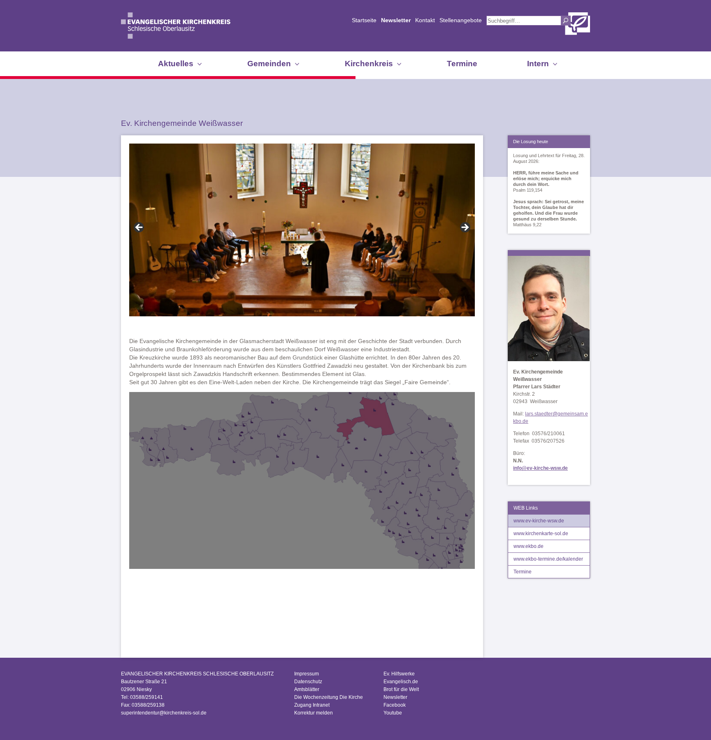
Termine (462, 63)
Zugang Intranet (312, 705)
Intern (538, 63)
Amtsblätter (306, 689)
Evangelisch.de (400, 681)
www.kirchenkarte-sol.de (541, 533)
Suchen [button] (566, 21)
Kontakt (425, 20)
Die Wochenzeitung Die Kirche (328, 697)
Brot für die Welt (401, 689)
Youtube (392, 713)
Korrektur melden (313, 713)
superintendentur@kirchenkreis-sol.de (164, 713)
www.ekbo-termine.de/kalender (548, 559)
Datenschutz (308, 681)
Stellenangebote (460, 20)
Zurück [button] (139, 228)
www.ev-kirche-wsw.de (539, 521)
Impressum (306, 674)
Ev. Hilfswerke (399, 674)
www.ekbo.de (529, 546)
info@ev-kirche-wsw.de (540, 468)
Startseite (364, 20)
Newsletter (396, 20)
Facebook (394, 705)
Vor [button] (464, 228)
